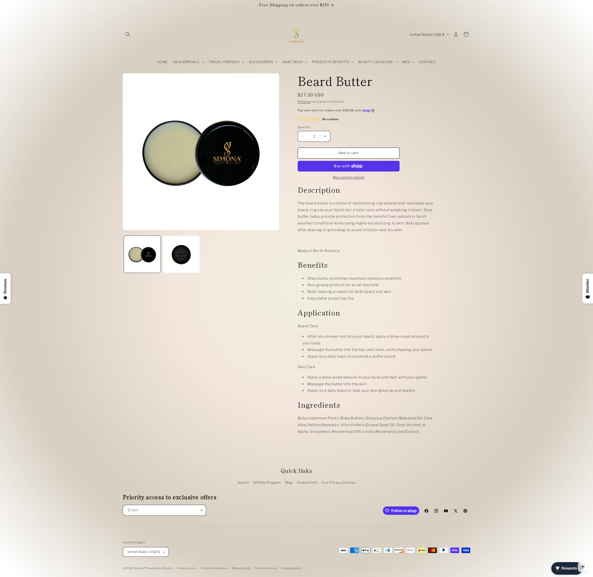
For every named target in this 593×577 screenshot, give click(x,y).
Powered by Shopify (159, 568)
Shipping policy (291, 568)
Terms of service (266, 568)
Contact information (214, 568)
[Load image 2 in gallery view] (181, 254)
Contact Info (307, 482)
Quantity (304, 127)
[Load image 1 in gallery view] (142, 254)
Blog (289, 482)
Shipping (304, 101)
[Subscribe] (201, 510)
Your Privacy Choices (338, 482)
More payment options (349, 177)
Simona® (140, 568)
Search (243, 482)
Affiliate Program (267, 482)
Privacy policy (186, 568)
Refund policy (241, 568)
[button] (128, 34)
